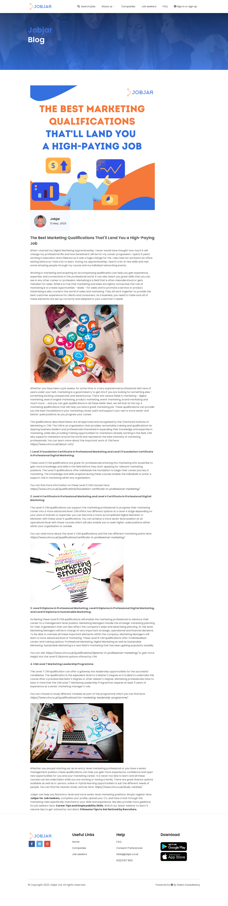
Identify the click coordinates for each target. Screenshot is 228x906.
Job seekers (148, 6)
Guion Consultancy (188, 885)
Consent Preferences (129, 848)
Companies (128, 6)
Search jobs (88, 6)
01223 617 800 (124, 860)
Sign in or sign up (186, 6)
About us (107, 6)
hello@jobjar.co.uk (127, 854)
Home (75, 842)
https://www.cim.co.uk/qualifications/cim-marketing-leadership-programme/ (79, 697)
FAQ (165, 6)
